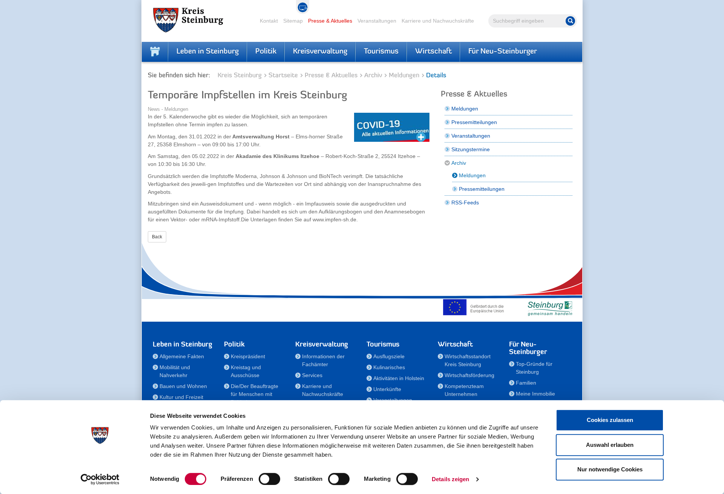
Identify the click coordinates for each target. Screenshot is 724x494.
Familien (526, 383)
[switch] (269, 479)
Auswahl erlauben (610, 445)
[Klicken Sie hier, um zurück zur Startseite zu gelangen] (155, 51)
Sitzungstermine (470, 149)
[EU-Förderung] (475, 307)
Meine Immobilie (535, 394)
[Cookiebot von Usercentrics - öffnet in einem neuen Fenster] (100, 479)
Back (157, 236)
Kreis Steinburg (240, 75)
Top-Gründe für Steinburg (534, 368)
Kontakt (269, 21)
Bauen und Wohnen (183, 386)
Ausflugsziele (389, 356)
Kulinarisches (389, 367)
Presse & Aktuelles (330, 21)
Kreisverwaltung (320, 51)
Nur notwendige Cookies (610, 469)
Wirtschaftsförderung (469, 375)
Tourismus (381, 51)
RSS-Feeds (465, 202)
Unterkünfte (387, 389)
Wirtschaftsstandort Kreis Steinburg (468, 360)
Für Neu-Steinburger (502, 51)
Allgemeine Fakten (182, 356)
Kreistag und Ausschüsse (246, 371)
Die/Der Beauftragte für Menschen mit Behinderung (254, 394)
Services (312, 375)
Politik (265, 51)
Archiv (373, 75)
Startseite (283, 75)
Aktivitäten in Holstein (398, 378)
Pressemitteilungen (474, 122)
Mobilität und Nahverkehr (175, 371)
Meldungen (404, 75)
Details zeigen (450, 479)
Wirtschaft (433, 51)
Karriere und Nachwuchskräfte (438, 21)
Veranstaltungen (376, 21)
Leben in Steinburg (207, 51)
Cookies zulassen (610, 420)
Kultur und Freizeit (181, 397)
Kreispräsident (248, 356)
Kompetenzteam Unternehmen (464, 390)
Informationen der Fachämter (323, 360)
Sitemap (293, 21)
